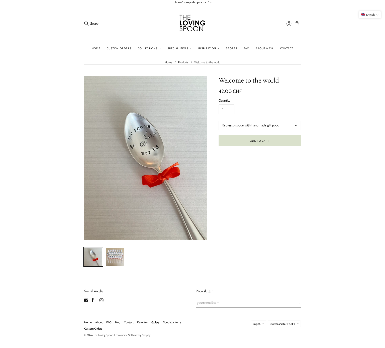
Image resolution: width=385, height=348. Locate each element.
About (99, 322)
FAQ (246, 48)
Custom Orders (119, 48)
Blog (117, 322)
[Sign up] (298, 302)
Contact (286, 48)
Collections (147, 48)
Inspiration (207, 48)
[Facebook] (93, 301)
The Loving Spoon (103, 335)
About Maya (265, 48)
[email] (86, 301)
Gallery (155, 322)
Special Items (177, 48)
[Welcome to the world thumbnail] (93, 257)
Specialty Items (172, 322)
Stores (231, 48)
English (256, 323)
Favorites (142, 322)
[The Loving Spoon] (192, 23)
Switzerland (282, 323)
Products (183, 62)
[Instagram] (101, 301)
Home (96, 48)
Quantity (224, 100)
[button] (370, 14)
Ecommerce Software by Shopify (132, 335)
